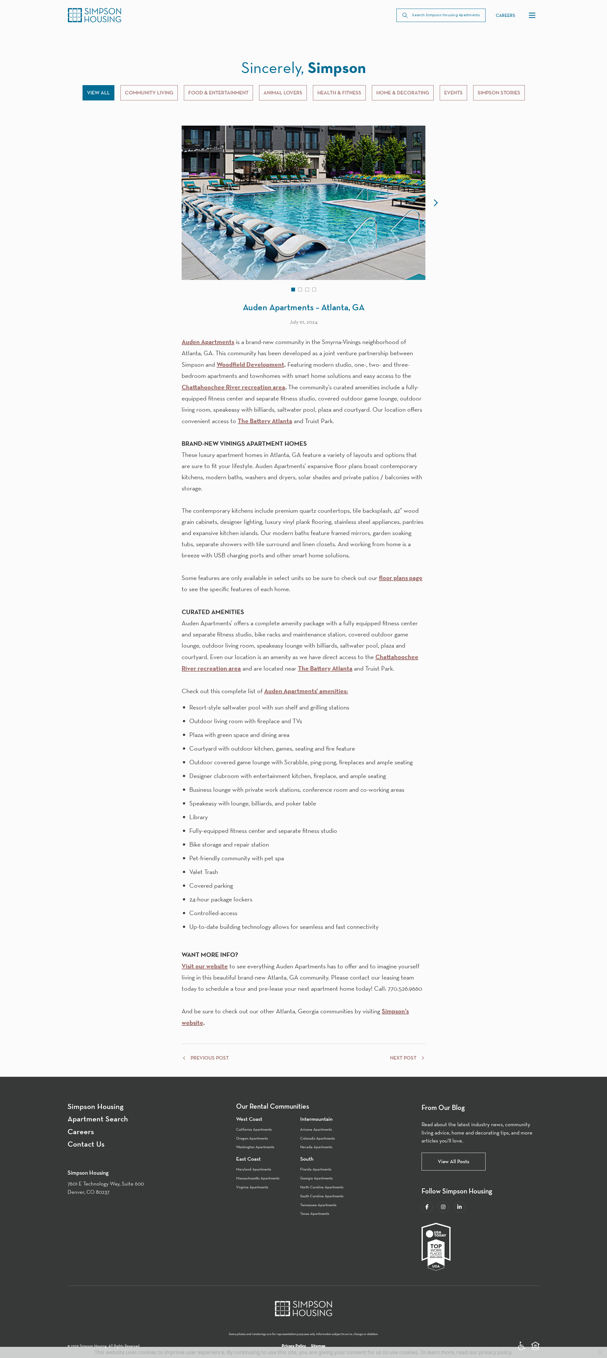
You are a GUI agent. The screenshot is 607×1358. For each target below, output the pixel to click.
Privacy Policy (294, 1345)
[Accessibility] (522, 1345)
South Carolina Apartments (321, 1195)
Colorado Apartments (317, 1138)
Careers (505, 15)
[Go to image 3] (307, 289)
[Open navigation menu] (532, 15)
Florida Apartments (315, 1169)
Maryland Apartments (253, 1169)
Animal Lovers (283, 92)
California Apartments (254, 1129)
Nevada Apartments (316, 1146)
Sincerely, (303, 67)
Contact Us (86, 1144)
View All (98, 92)
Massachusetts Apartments (257, 1178)
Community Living (149, 92)
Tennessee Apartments (318, 1204)
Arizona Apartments (316, 1129)
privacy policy (495, 1352)
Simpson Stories (499, 92)
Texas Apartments (314, 1213)
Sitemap (318, 1345)
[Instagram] (443, 1207)
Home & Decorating (402, 92)
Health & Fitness (339, 92)
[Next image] (435, 202)
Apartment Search (98, 1119)
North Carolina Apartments (321, 1187)
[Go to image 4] (314, 289)
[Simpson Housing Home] (94, 15)
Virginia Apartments (252, 1187)
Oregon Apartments (252, 1138)
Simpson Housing (96, 1106)
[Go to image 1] (293, 289)
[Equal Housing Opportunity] (535, 1345)
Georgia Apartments (316, 1178)
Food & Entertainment (218, 92)
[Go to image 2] (300, 289)
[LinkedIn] (459, 1207)
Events (453, 92)
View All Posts (453, 1161)
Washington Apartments (255, 1146)
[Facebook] (427, 1207)
